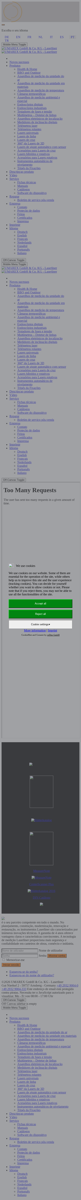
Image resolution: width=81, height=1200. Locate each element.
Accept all (40, 603)
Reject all (40, 613)
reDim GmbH (53, 635)
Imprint (52, 630)
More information (35, 630)
